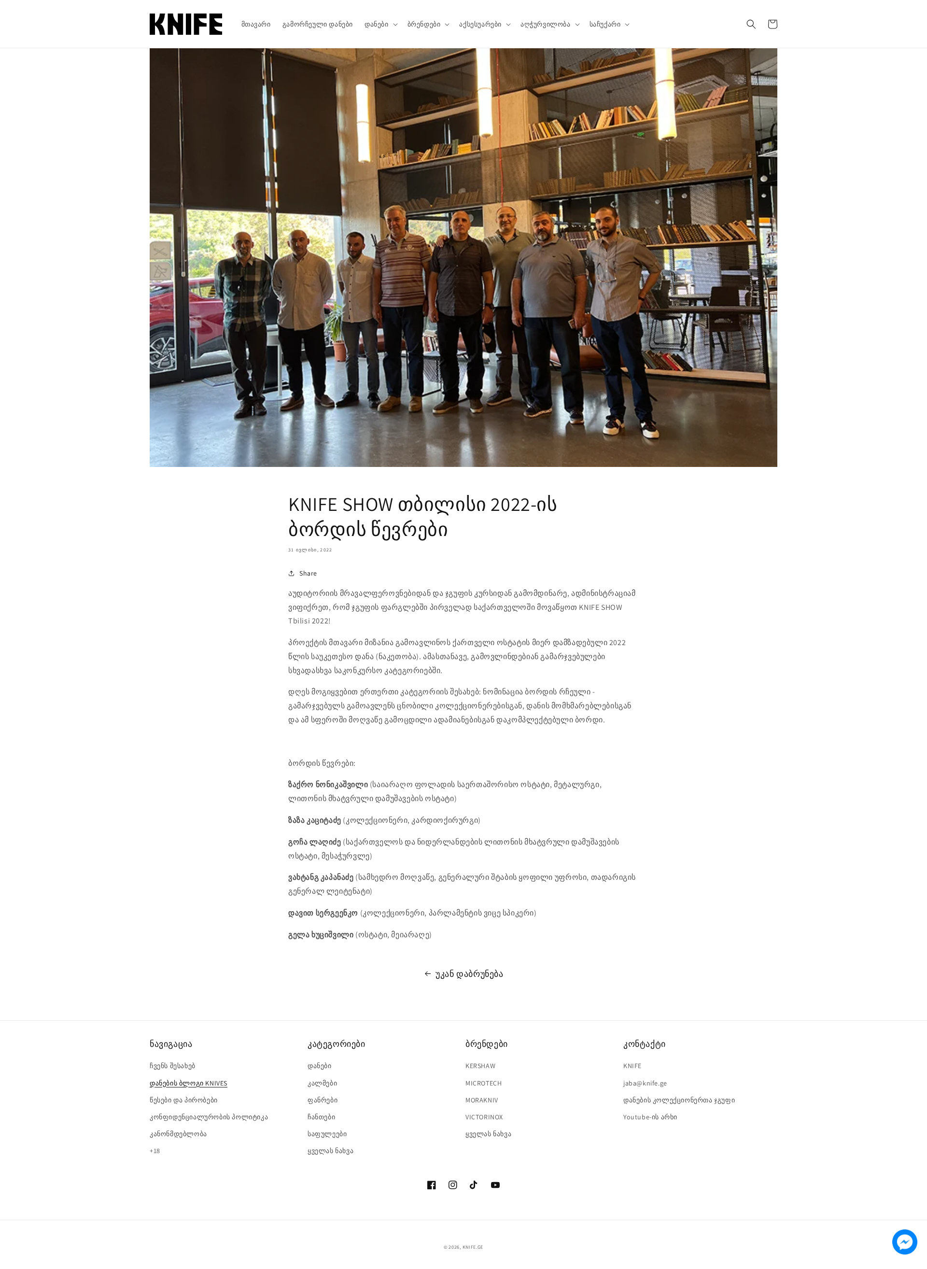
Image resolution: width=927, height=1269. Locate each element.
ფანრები (322, 1100)
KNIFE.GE (473, 1247)
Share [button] (308, 573)
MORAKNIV (481, 1100)
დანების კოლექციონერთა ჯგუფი (679, 1100)
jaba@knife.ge (645, 1083)
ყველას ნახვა (330, 1150)
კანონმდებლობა (178, 1133)
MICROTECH (483, 1083)
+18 (155, 1150)
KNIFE (632, 1065)
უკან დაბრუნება (469, 973)
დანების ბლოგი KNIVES (188, 1083)
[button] (380, 24)
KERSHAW (480, 1065)
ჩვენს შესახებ (173, 1065)
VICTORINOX (484, 1117)
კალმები (322, 1083)
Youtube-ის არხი (650, 1117)
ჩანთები (321, 1117)
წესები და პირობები (184, 1100)
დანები (320, 1065)
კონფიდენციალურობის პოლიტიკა (209, 1117)
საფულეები (327, 1133)
